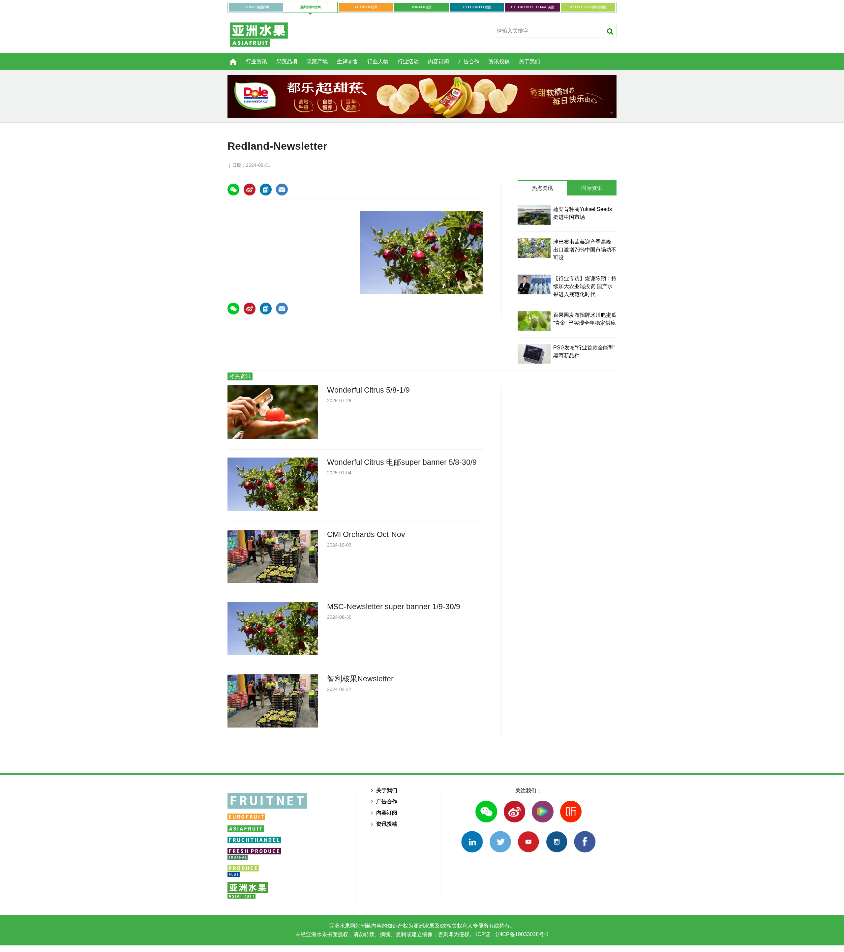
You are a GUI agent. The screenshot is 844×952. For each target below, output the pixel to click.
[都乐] (422, 96)
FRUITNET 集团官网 (256, 7)
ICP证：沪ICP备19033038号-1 (512, 934)
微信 (486, 811)
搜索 (610, 31)
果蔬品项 (286, 61)
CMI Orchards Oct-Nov (366, 534)
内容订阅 (438, 61)
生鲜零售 (347, 61)
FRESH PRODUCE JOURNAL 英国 (532, 7)
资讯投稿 (499, 61)
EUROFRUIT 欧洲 (366, 7)
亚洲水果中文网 (310, 7)
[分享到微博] (250, 189)
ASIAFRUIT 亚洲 (421, 7)
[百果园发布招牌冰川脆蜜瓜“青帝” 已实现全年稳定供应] (534, 321)
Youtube (528, 841)
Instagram (556, 841)
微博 (514, 811)
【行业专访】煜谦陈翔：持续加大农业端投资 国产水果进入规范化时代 (585, 286)
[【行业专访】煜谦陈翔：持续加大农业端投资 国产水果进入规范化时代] (534, 284)
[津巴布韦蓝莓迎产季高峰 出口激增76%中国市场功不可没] (534, 248)
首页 (229, 58)
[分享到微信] (233, 189)
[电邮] (282, 189)
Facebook (584, 841)
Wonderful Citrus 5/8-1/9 (368, 390)
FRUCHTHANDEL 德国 (477, 7)
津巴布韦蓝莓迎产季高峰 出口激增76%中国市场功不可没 (585, 249)
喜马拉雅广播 (571, 811)
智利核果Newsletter (360, 678)
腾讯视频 (542, 811)
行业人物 (377, 61)
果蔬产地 (317, 61)
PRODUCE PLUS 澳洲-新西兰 (588, 7)
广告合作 (468, 61)
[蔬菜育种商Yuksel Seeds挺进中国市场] (534, 215)
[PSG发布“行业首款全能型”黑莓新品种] (534, 354)
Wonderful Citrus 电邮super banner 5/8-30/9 (402, 462)
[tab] (542, 188)
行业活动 (408, 61)
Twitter (500, 841)
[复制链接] (266, 189)
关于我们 (529, 61)
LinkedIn (472, 841)
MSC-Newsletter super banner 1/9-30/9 (393, 606)
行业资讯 (256, 61)
